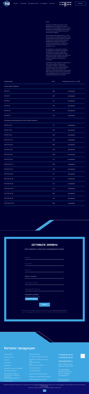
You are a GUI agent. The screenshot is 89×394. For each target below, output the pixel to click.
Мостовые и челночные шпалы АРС (38, 356)
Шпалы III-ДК (7, 365)
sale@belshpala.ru (65, 361)
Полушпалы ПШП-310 (34, 354)
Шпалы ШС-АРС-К (9, 357)
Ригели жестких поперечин (36, 365)
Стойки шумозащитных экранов (37, 379)
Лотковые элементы (34, 370)
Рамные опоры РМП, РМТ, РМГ (11, 378)
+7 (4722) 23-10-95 (65, 3)
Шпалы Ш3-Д (7, 362)
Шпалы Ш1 (7, 360)
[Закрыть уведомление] (88, 383)
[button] (80, 3)
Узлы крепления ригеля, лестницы (38, 373)
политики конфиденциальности (41, 384)
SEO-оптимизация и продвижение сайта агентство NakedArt (63, 381)
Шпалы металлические (10, 370)
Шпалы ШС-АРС (8, 354)
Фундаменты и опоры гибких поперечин (39, 376)
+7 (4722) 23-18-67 (65, 357)
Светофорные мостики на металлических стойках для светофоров (11, 375)
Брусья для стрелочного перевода (13, 368)
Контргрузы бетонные (35, 368)
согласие (61, 384)
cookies (46, 386)
